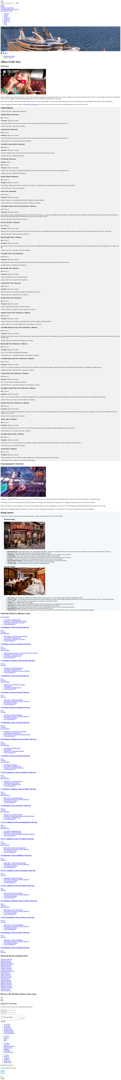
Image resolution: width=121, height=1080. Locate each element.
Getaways (10, 9)
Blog (2, 10)
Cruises (8, 7)
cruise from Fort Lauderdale (30, 104)
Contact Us (7, 1058)
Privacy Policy (8, 1062)
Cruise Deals (7, 1027)
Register (3, 6)
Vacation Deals (8, 1028)
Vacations (3, 7)
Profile (10, 10)
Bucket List (16, 9)
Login (2, 5)
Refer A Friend (8, 1047)
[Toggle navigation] (2, 1)
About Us (6, 1056)
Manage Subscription (9, 1046)
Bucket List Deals (8, 1030)
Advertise (6, 1059)
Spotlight (6, 1049)
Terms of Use (7, 1061)
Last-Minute (4, 9)
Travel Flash (7, 1050)
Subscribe (6, 10)
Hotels (12, 7)
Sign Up (3, 1021)
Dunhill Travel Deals (9, 56)
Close (2, 1078)
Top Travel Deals (8, 1052)
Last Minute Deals (8, 1031)
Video (5, 24)
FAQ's (5, 1039)
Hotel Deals (7, 1025)
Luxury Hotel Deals (9, 1033)
